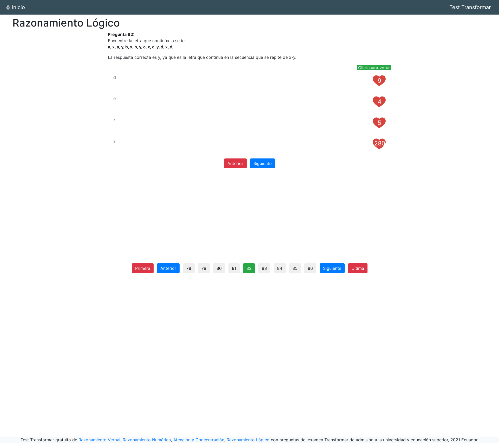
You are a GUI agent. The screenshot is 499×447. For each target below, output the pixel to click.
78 (188, 268)
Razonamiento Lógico (248, 439)
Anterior (235, 163)
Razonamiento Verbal (99, 439)
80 (219, 268)
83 (264, 268)
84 (279, 268)
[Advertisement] (62, 109)
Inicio (18, 7)
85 (295, 268)
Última (357, 268)
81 (234, 268)
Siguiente (262, 163)
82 (249, 268)
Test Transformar (470, 7)
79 (203, 268)
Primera (142, 268)
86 (310, 268)
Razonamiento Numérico (147, 439)
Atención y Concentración (198, 439)
